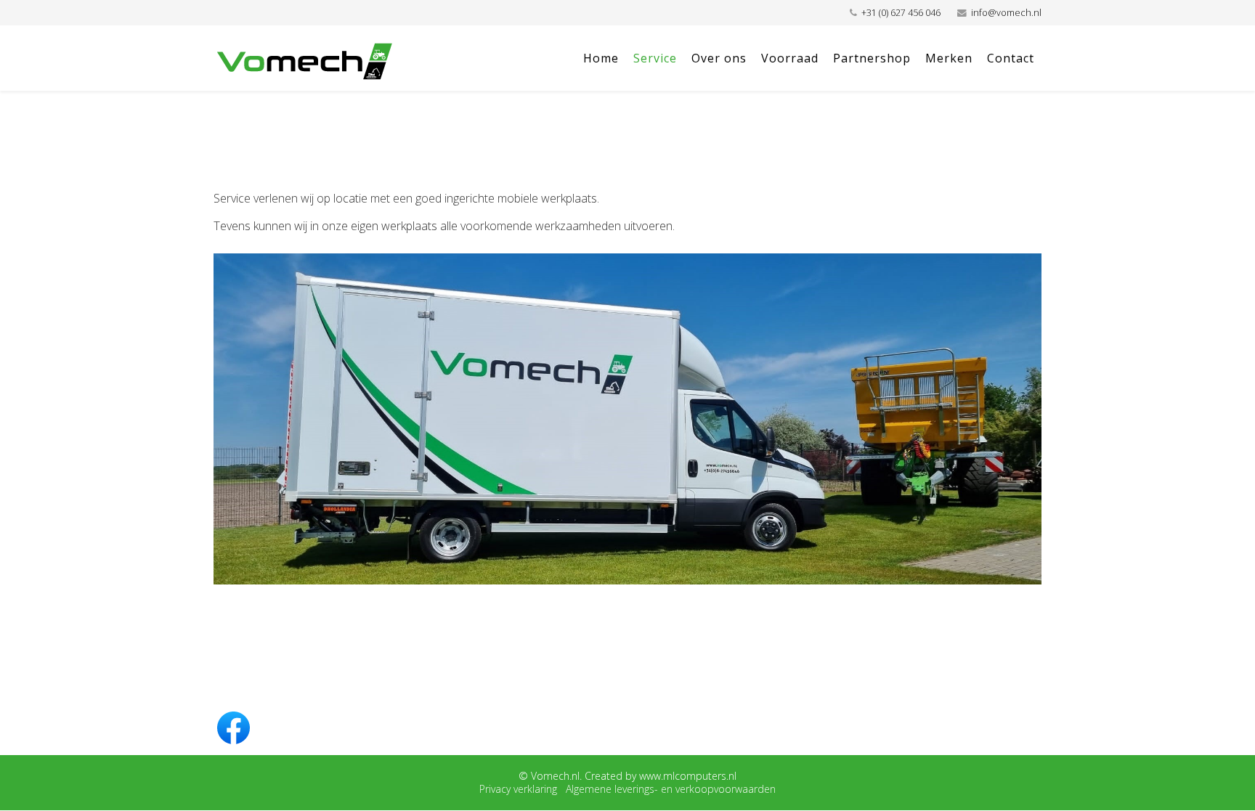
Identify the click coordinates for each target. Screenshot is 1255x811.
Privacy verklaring (518, 789)
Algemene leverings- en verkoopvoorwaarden (671, 789)
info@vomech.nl (1006, 13)
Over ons (719, 58)
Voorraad (790, 58)
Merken (948, 58)
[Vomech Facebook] (627, 727)
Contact (1010, 58)
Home (601, 58)
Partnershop (872, 58)
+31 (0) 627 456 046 (901, 13)
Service (655, 58)
